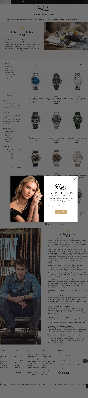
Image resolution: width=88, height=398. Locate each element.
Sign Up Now (60, 212)
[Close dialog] (75, 178)
